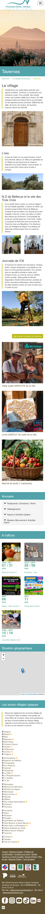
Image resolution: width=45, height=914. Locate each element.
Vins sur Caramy (10, 841)
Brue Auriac (8, 741)
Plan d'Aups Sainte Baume (14, 801)
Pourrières (8, 810)
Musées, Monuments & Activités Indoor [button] (19, 521)
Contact (5, 851)
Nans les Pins (9, 794)
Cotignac (7, 754)
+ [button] (3, 654)
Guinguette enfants (32, 606)
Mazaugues (8, 784)
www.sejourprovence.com (13, 892)
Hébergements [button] (13, 509)
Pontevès (8, 804)
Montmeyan (9, 791)
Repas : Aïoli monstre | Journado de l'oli (11, 607)
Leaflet (22, 694)
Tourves (7, 836)
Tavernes (36, 78)
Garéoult (7, 768)
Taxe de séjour (29, 859)
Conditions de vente (22, 854)
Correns (7, 751)
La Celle (7, 773)
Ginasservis (8, 770)
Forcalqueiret (9, 763)
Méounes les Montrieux (13, 786)
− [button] (3, 658)
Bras (6, 736)
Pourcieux (8, 806)
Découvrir (6, 78)
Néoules (7, 796)
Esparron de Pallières (12, 760)
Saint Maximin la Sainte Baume (16, 823)
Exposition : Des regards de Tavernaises (33, 573)
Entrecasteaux (10, 758)
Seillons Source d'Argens (14, 830)
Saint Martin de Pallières (13, 820)
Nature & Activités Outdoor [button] (19, 514)
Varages (7, 839)
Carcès (7, 746)
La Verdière (8, 778)
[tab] (22, 503)
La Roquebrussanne (12, 775)
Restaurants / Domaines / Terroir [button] (21, 503)
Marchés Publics (15, 859)
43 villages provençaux (21, 78)
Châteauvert (9, 749)
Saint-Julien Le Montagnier (14, 825)
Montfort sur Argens (12, 789)
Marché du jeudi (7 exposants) (9, 573)
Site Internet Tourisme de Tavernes (28, 336)
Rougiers (7, 818)
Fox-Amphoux (9, 765)
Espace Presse (31, 856)
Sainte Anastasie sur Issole (15, 828)
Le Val (6, 780)
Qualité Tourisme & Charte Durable (19, 855)
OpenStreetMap (32, 694)
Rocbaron (8, 815)
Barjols (7, 734)
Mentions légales (16, 851)
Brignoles (8, 739)
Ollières (7, 799)
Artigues (7, 731)
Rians (6, 813)
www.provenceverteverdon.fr (21, 890)
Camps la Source (11, 744)
